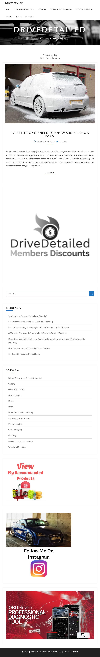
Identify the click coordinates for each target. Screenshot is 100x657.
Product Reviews (15, 424)
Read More (51, 172)
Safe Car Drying (15, 429)
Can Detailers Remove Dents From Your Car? (27, 316)
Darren (62, 141)
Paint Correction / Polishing (20, 412)
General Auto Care (16, 389)
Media (11, 401)
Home (7, 10)
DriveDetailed (14, 3)
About (18, 16)
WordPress (56, 651)
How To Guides (14, 395)
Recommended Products (24, 10)
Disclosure (30, 16)
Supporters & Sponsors (61, 10)
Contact (8, 16)
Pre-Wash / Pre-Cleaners (19, 418)
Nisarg (75, 651)
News (10, 406)
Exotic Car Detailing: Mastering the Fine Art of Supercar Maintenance (38, 327)
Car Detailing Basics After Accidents (24, 354)
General (11, 383)
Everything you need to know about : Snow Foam (50, 134)
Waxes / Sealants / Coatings (20, 441)
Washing (12, 435)
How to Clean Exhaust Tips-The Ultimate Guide (29, 348)
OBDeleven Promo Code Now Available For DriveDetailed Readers (37, 333)
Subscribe (42, 10)
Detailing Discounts (84, 10)
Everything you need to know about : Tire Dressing (30, 321)
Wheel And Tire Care (17, 447)
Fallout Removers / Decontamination (25, 378)
